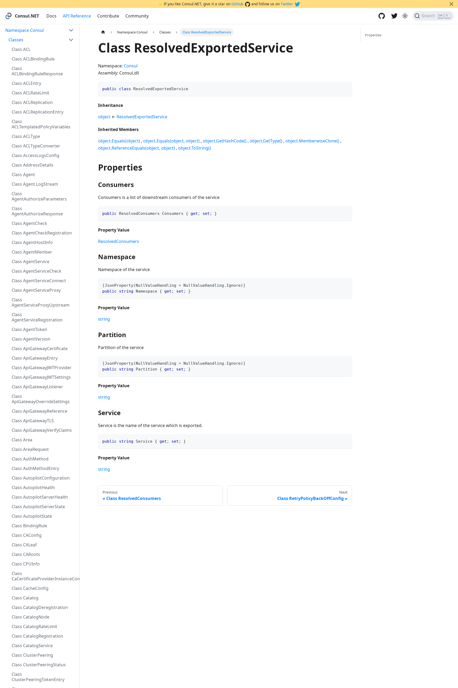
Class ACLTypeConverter (36, 146)
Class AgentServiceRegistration (37, 317)
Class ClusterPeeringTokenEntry (38, 676)
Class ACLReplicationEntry (37, 112)
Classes (15, 40)
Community (137, 16)
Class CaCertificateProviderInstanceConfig (44, 576)
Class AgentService (30, 261)
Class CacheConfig (30, 588)
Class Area (22, 440)
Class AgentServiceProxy (36, 290)
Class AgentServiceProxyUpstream (40, 302)
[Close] (451, 4)
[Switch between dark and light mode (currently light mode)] (405, 16)
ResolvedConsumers (118, 241)
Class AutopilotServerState (38, 507)
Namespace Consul (24, 30)
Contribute (108, 16)
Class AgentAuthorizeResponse (37, 211)
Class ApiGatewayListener (37, 387)
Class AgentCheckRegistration (42, 233)
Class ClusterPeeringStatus (39, 665)
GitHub (237, 3)
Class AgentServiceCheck (36, 271)
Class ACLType (26, 136)
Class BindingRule (29, 526)
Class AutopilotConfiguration (41, 478)
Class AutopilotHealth (33, 487)
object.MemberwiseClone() (312, 141)
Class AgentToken (29, 329)
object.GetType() (266, 141)
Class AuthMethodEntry (35, 468)
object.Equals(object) (119, 141)
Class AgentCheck (29, 223)
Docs (51, 16)
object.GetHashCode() (224, 141)
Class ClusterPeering (32, 655)
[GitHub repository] (381, 16)
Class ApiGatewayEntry (35, 358)
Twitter (287, 3)
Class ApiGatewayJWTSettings (41, 377)
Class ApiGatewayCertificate (40, 348)
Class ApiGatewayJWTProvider (42, 368)
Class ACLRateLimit (30, 93)
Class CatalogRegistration (37, 636)
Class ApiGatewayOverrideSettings (41, 398)
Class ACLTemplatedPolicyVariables (41, 124)
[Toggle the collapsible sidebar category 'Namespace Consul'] (71, 30)
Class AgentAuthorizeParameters (39, 196)
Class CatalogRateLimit (34, 626)
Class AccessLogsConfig (35, 155)
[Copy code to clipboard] (345, 88)
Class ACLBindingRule (33, 59)
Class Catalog (25, 598)
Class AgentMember (32, 252)
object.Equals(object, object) (171, 141)
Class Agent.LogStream (35, 184)
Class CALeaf (24, 545)
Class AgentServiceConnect (39, 281)
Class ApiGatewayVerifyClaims (42, 430)
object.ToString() (194, 148)
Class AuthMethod (30, 459)
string (104, 319)
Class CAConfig (27, 535)
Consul (131, 66)
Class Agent (23, 174)
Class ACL (21, 49)
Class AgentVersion (31, 339)
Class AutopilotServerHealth (40, 497)
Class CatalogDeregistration (40, 607)
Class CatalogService (32, 645)
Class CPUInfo (26, 564)
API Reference (77, 16)
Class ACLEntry (26, 83)
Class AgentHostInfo (32, 242)
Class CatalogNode (30, 617)
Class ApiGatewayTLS (33, 421)
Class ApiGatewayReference (39, 411)
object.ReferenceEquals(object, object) (136, 148)
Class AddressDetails (32, 165)
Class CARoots (26, 554)
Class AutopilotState (32, 516)
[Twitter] (394, 16)
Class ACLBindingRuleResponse (37, 71)
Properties (373, 35)
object (104, 117)
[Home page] (103, 32)
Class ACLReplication (32, 102)
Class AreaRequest (30, 449)
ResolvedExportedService (142, 117)
